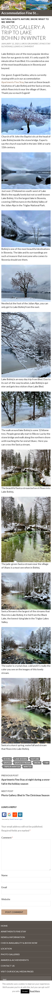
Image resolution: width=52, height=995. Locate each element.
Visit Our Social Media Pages (17, 971)
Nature (25, 19)
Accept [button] (25, 991)
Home (4, 925)
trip (46, 763)
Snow (34, 19)
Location (6, 948)
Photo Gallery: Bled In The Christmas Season (25, 793)
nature (35, 759)
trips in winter (12, 766)
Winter (10, 22)
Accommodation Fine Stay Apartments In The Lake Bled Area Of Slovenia (20, 13)
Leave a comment (24, 46)
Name (4, 875)
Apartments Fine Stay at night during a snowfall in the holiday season (25, 779)
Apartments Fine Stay (12, 82)
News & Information (13, 937)
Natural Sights (10, 19)
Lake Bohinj (21, 759)
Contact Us (8, 965)
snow (37, 763)
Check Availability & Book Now (19, 943)
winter (28, 766)
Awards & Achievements (15, 960)
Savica (7, 763)
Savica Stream (22, 763)
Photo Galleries (10, 954)
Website (5, 899)
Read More (35, 991)
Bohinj (7, 759)
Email (4, 887)
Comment (7, 837)
